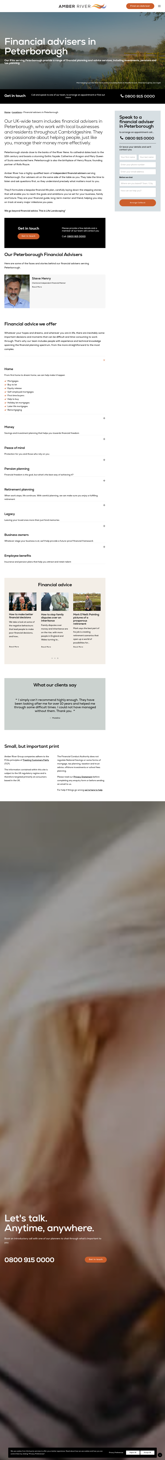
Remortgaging (14, 410)
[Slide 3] (57, 658)
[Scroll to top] (160, 1455)
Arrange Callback (137, 203)
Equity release (14, 388)
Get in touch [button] (28, 236)
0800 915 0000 (76, 237)
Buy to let (12, 385)
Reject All (133, 1452)
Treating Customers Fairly (36, 760)
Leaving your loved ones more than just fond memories (31, 520)
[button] (17, 291)
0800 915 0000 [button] (140, 96)
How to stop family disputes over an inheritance (52, 617)
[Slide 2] (54, 658)
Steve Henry (41, 278)
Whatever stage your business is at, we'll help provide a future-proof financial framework (48, 541)
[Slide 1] (52, 658)
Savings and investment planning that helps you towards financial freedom (41, 433)
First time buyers (15, 396)
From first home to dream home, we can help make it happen (34, 375)
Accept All (147, 1452)
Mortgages (12, 381)
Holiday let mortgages (18, 403)
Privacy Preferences (116, 1452)
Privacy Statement (82, 777)
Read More (37, 287)
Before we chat (126, 177)
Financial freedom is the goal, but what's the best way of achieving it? (38, 475)
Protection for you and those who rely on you (26, 454)
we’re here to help (93, 790)
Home (7, 112)
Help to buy (13, 399)
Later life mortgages (17, 406)
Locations (17, 112)
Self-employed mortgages (20, 392)
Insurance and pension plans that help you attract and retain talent (37, 562)
